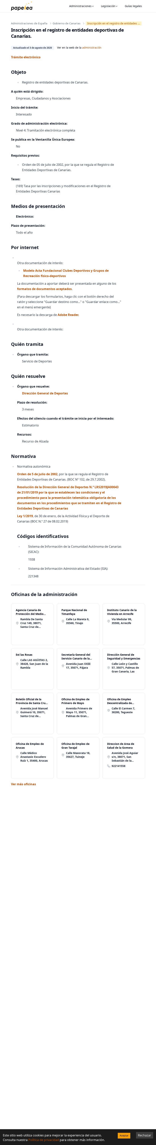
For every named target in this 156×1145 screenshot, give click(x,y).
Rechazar (144, 1135)
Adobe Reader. (68, 315)
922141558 (118, 766)
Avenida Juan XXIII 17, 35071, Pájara (78, 665)
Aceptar (124, 1135)
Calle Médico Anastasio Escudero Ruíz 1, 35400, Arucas (34, 756)
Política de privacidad (43, 1140)
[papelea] (23, 6)
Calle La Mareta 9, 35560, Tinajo (77, 621)
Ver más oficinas (23, 784)
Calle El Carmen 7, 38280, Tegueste (123, 710)
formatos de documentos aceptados (44, 289)
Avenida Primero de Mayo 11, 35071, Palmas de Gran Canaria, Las (79, 712)
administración (91, 47)
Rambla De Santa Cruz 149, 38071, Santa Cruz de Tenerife (31, 623)
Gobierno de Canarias (66, 23)
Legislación (108, 6)
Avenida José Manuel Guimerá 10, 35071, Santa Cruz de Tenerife (34, 712)
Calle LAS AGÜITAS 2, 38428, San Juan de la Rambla (34, 663)
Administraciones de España (29, 23)
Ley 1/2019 (25, 516)
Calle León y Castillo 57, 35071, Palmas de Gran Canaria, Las (125, 667)
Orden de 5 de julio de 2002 (37, 474)
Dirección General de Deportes (45, 393)
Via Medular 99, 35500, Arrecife (122, 621)
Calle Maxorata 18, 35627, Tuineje (78, 755)
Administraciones (80, 6)
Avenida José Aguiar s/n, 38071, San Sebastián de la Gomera (125, 757)
